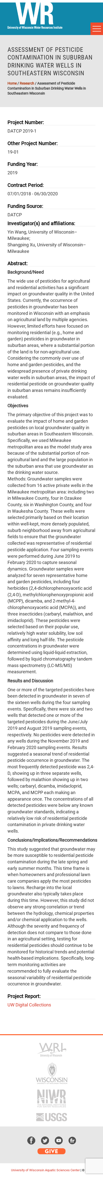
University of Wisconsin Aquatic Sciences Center (45, 1170)
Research (27, 83)
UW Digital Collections (29, 1004)
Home (12, 83)
